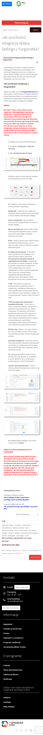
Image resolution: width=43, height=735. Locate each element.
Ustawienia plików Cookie (14, 647)
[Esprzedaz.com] (26, 730)
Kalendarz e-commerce (13, 638)
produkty (18, 525)
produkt (4, 533)
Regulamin (7, 624)
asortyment (23, 530)
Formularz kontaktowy (11, 608)
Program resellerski (11, 642)
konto (27, 535)
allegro (11, 525)
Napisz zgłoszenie (22, 587)
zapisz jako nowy (7, 530)
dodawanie (11, 535)
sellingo (17, 533)
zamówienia (32, 530)
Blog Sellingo (9, 706)
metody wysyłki (26, 533)
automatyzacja (7, 528)
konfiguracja (26, 525)
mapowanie (20, 535)
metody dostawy (18, 528)
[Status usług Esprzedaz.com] (31, 730)
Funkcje (6, 665)
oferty (16, 530)
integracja (5, 525)
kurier (27, 528)
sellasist (11, 533)
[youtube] (21, 730)
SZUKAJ (35, 30)
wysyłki (4, 535)
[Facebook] (16, 730)
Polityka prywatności (12, 629)
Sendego (7, 702)
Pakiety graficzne (10, 674)
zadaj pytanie (35, 557)
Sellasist (7, 697)
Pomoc (6, 633)
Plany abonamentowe (12, 670)
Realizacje (7, 679)
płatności (35, 533)
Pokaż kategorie (21, 23)
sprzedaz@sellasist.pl (15, 601)
